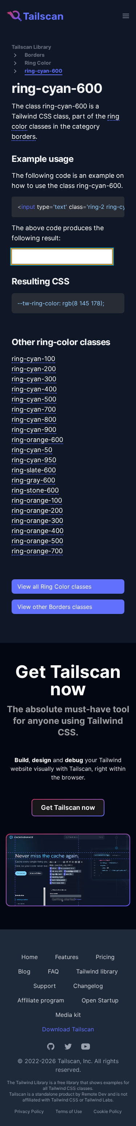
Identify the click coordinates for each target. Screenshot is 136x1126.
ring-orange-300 (37, 520)
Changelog (88, 985)
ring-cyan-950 (34, 460)
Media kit (68, 1014)
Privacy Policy (29, 1111)
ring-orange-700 (37, 551)
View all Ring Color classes (54, 586)
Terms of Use (68, 1111)
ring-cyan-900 (34, 429)
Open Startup (100, 1000)
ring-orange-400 (37, 530)
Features (66, 956)
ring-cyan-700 (34, 409)
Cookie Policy (108, 1111)
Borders (35, 55)
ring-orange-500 (37, 541)
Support (44, 985)
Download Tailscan (68, 1029)
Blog (24, 971)
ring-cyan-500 (34, 399)
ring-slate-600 (34, 470)
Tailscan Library (31, 47)
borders (24, 136)
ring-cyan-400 (34, 389)
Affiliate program (40, 1000)
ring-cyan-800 (34, 419)
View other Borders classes (54, 606)
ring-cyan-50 (32, 450)
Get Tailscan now (68, 807)
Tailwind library (97, 971)
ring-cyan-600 (43, 71)
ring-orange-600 (37, 439)
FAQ (53, 971)
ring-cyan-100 (33, 358)
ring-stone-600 (35, 490)
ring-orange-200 (37, 510)
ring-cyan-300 (34, 379)
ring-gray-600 (33, 480)
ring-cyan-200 (34, 369)
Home (29, 956)
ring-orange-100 (37, 500)
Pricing (105, 956)
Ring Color (38, 63)
